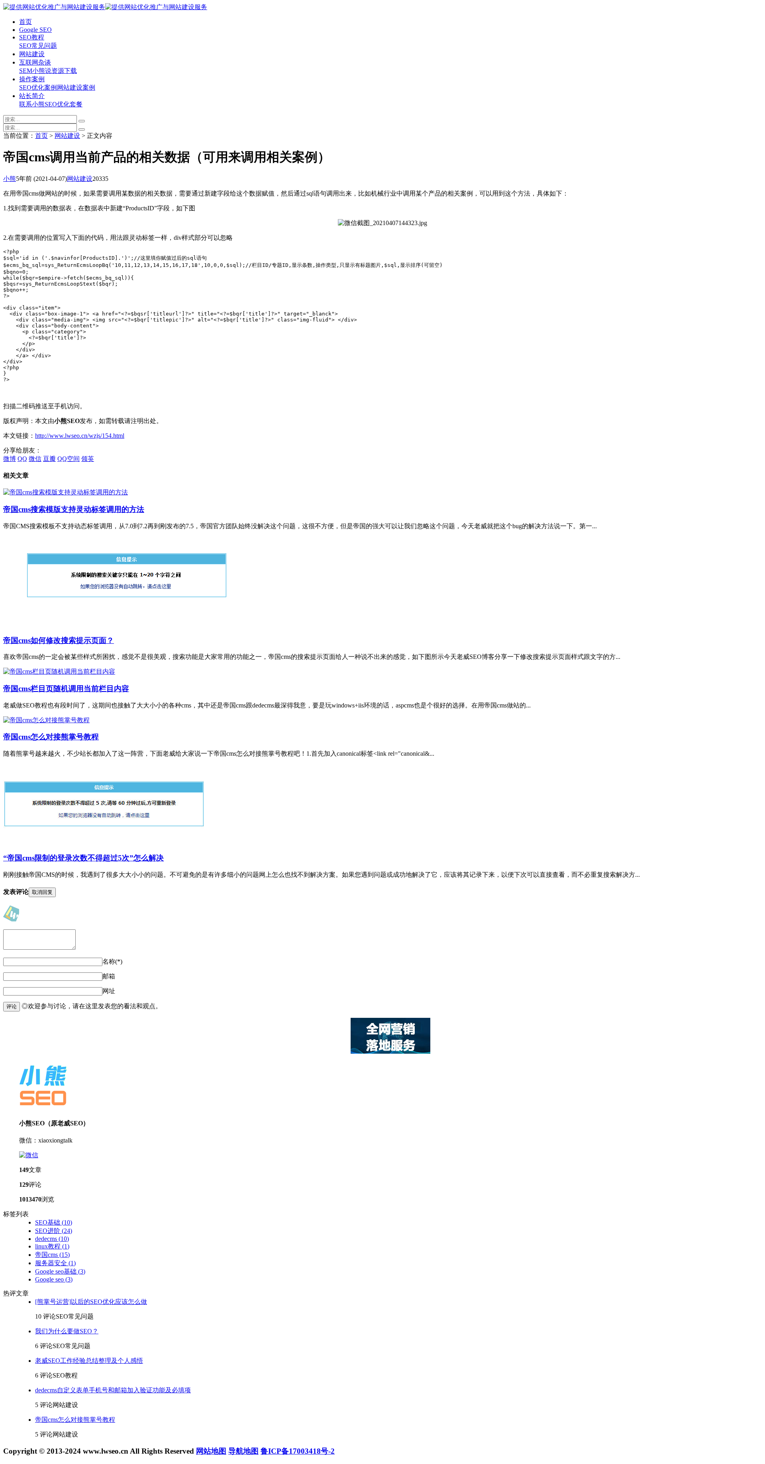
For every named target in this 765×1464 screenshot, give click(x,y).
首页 (25, 21)
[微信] (28, 1155)
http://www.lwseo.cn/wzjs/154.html (79, 435)
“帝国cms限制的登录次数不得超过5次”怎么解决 (83, 858)
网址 (108, 991)
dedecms (52, 1238)
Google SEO (35, 29)
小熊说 (41, 70)
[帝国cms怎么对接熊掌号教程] (46, 720)
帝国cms (52, 1254)
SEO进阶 (53, 1230)
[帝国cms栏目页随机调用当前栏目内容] (59, 671)
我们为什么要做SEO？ (66, 1331)
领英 (87, 458)
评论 (11, 1006)
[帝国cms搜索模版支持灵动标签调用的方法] (65, 492)
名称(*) (112, 961)
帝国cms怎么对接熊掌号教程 (51, 737)
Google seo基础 (60, 1271)
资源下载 (64, 70)
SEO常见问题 (38, 45)
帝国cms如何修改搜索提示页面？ (58, 640)
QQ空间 (68, 458)
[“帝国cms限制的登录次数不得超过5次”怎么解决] (104, 841)
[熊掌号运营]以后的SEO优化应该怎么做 (91, 1301)
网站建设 (32, 54)
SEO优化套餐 (63, 104)
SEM (25, 70)
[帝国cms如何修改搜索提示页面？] (126, 624)
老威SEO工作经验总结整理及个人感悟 (89, 1360)
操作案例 (32, 79)
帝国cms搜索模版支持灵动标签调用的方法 (73, 509)
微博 (9, 458)
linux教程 (52, 1246)
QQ (22, 458)
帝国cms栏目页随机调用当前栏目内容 (66, 688)
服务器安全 (55, 1263)
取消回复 (42, 892)
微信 (35, 458)
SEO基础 (53, 1222)
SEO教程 (31, 37)
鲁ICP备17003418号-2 (298, 1451)
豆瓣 (49, 458)
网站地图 (211, 1451)
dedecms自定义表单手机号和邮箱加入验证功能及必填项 (113, 1390)
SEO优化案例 (38, 87)
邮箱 (108, 976)
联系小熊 (32, 104)
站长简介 (32, 95)
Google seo (54, 1279)
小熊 (9, 178)
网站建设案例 (76, 87)
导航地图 (243, 1451)
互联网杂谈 (35, 62)
